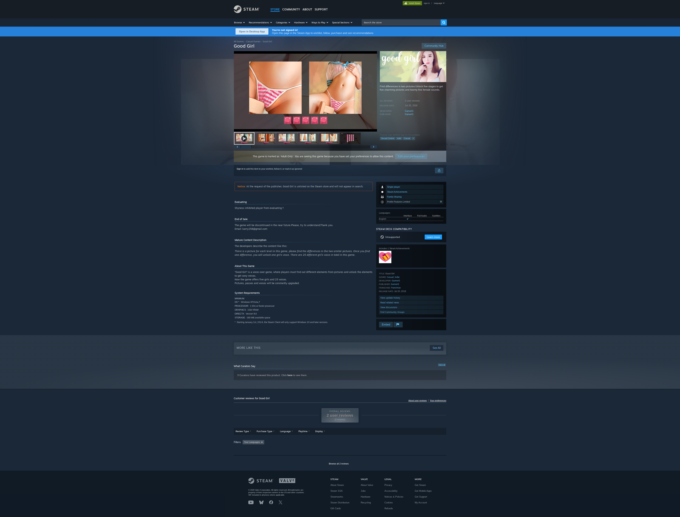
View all (442, 365)
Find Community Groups (392, 312)
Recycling (366, 502)
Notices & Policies (393, 496)
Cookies (388, 502)
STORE (275, 9)
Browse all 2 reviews (339, 464)
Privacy (388, 485)
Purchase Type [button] (264, 431)
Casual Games (253, 41)
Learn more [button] (433, 237)
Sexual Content (387, 138)
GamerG (409, 111)
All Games (239, 41)
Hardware (365, 496)
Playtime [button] (302, 431)
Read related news (389, 302)
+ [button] (413, 138)
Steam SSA (336, 491)
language (438, 3)
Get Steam (420, 485)
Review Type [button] (242, 431)
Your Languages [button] (252, 442)
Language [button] (285, 431)
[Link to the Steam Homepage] (246, 12)
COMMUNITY (291, 9)
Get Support (421, 496)
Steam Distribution (339, 502)
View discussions (388, 307)
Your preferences (438, 400)
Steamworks (336, 496)
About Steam (337, 485)
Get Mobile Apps (423, 491)
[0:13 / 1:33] (305, 91)
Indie (399, 138)
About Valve (367, 485)
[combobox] (401, 22)
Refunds (388, 508)
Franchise (396, 287)
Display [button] (319, 431)
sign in (427, 3)
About (307, 9)
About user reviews (417, 400)
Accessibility (391, 491)
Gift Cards (335, 508)
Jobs (363, 491)
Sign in (240, 169)
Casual (407, 138)
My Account (421, 502)
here (290, 375)
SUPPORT (321, 9)
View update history (390, 297)
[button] (239, 22)
